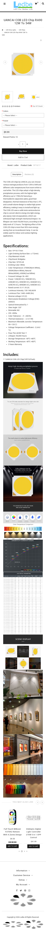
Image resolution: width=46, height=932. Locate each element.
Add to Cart (23, 157)
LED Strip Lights (11, 30)
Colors (5, 111)
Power (5, 121)
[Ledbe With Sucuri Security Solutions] (13, 924)
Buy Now (23, 151)
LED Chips (22, 30)
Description (16, 174)
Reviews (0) (29, 174)
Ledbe (16, 165)
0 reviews (16, 106)
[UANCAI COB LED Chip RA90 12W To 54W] (23, 63)
